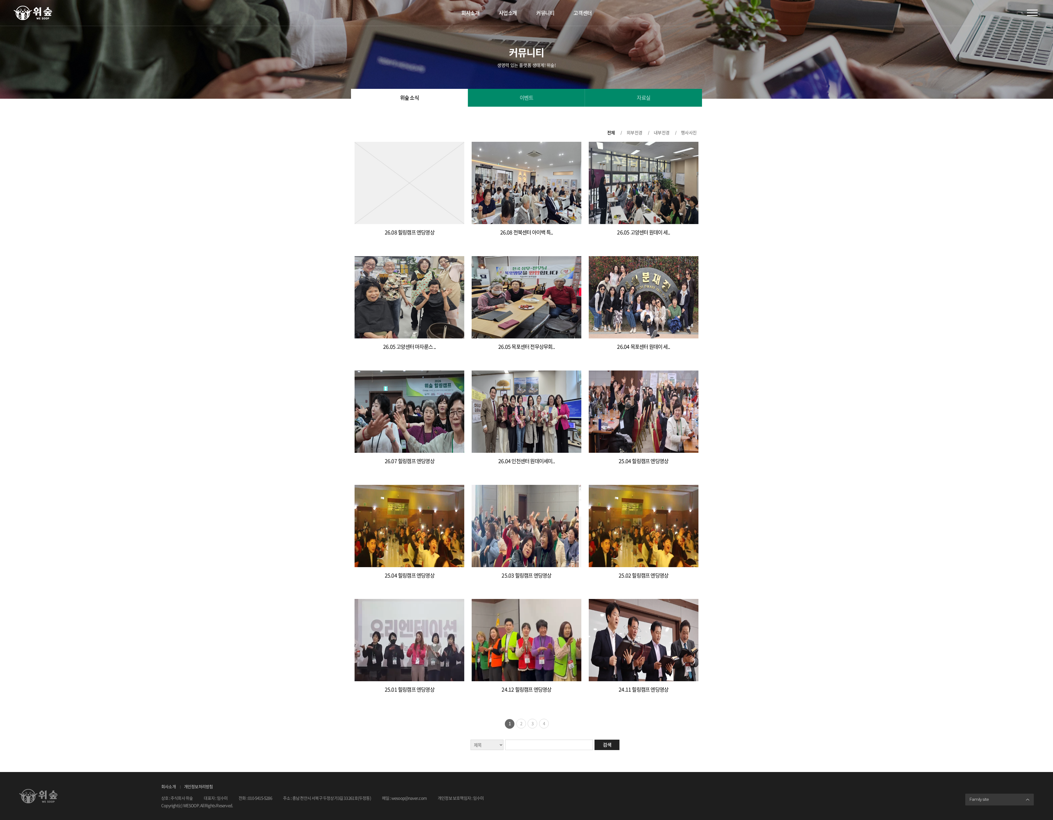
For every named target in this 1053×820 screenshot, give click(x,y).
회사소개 (470, 13)
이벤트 (526, 97)
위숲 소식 (409, 97)
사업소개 (508, 13)
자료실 (643, 97)
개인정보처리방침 (198, 787)
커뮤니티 (545, 13)
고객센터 (582, 13)
